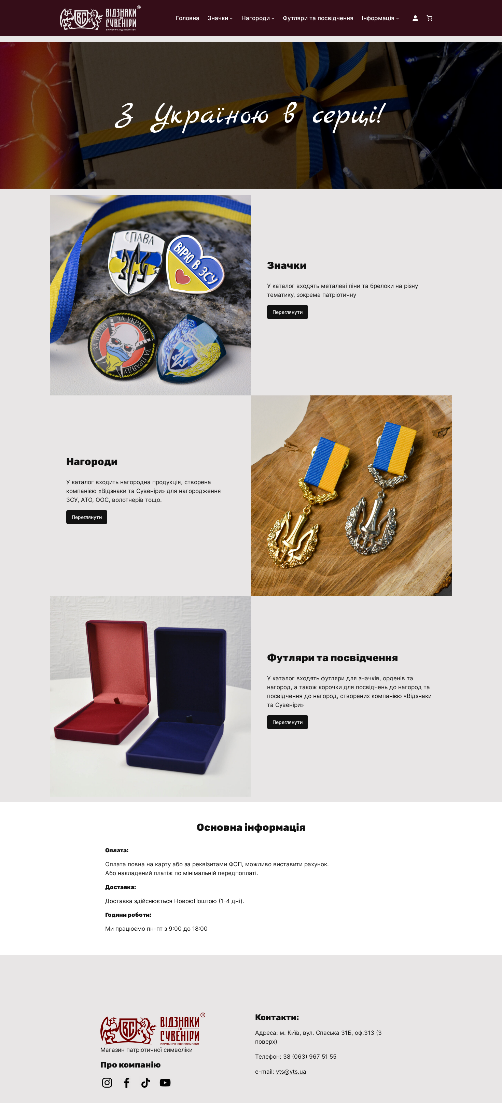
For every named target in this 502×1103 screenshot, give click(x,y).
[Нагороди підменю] (273, 18)
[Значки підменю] (231, 18)
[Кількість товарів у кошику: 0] (429, 18)
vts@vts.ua (291, 1071)
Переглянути (288, 312)
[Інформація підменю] (397, 18)
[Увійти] (415, 18)
